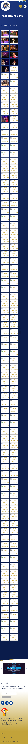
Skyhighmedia (15, 741)
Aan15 (8, 741)
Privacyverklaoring (6, 737)
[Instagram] (22, 2)
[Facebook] (19, 2)
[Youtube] (25, 2)
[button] (25, 6)
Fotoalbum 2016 (6, 24)
